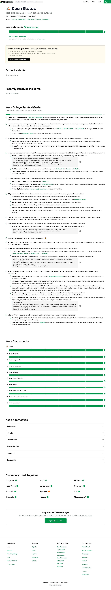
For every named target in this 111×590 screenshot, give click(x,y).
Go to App (35, 557)
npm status (60, 563)
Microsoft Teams (67, 129)
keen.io (45, 181)
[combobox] (29, 2)
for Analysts (32, 16)
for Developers (22, 16)
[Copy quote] (80, 162)
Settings (34, 560)
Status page (45, 19)
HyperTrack (11, 486)
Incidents (14, 19)
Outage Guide (22, 19)
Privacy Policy (11, 564)
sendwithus (45, 486)
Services (85, 1)
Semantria (11, 460)
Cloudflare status (62, 547)
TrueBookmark (86, 567)
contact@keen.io (47, 184)
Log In (33, 550)
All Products (85, 574)
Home (8, 547)
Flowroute (78, 486)
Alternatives (31, 19)
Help (99, 1)
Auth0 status (60, 560)
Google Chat (80, 129)
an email (45, 253)
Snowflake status (62, 558)
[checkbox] (6, 117)
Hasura (43, 497)
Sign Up (107, 2)
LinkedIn (76, 169)
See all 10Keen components (17, 36)
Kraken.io (10, 497)
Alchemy (78, 480)
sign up (42, 322)
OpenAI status (61, 549)
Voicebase (11, 426)
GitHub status (60, 555)
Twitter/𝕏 (59, 169)
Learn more (42, 39)
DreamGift (84, 564)
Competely (85, 554)
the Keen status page (56, 276)
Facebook (66, 169)
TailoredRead (86, 547)
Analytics (13, 16)
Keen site (38, 19)
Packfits (84, 571)
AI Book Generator (87, 550)
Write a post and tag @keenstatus (36, 189)
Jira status (60, 566)
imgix (42, 480)
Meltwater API (13, 446)
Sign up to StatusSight (35, 118)
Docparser (10, 480)
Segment (11, 453)
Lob (75, 491)
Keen (11, 346)
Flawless (84, 560)
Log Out (34, 554)
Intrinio (10, 433)
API (7, 16)
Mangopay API (80, 497)
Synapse (43, 491)
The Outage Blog (12, 554)
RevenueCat (12, 440)
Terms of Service (12, 560)
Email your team (27, 133)
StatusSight (85, 557)
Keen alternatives (80, 199)
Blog (93, 1)
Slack (59, 129)
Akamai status (61, 552)
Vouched (9, 491)
